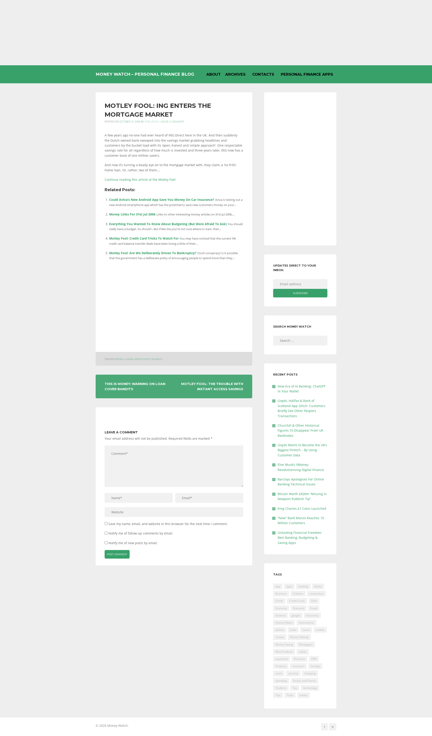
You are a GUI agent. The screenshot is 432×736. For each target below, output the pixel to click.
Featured (298, 608)
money (279, 637)
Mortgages (142, 359)
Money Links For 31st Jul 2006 (132, 214)
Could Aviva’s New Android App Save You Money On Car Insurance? (161, 199)
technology (310, 688)
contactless (316, 594)
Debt (314, 601)
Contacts (263, 74)
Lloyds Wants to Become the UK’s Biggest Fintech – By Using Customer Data (302, 450)
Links (293, 630)
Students (280, 688)
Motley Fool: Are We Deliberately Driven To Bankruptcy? (152, 253)
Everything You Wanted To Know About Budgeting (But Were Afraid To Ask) (168, 224)
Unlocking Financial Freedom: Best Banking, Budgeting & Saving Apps (300, 537)
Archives (235, 74)
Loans (129, 359)
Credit (279, 601)
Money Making (299, 637)
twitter (303, 695)
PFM (314, 659)
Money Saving (284, 644)
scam (278, 673)
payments (281, 659)
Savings (156, 359)
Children (298, 594)
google (296, 615)
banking (303, 586)
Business (281, 594)
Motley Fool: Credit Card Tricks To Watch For (144, 238)
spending (281, 681)
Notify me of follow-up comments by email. (140, 533)
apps (289, 586)
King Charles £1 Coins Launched (302, 508)
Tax (294, 688)
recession (298, 666)
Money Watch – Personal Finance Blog (145, 74)
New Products (284, 652)
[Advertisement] (216, 32)
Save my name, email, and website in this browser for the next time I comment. (168, 524)
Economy (281, 608)
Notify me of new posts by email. (133, 543)
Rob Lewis (151, 121)
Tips (278, 695)
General (280, 615)
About (213, 74)
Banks (119, 359)
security (293, 673)
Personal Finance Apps (307, 74)
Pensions (299, 659)
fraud (313, 608)
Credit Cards (297, 601)
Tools (290, 695)
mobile (320, 630)
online (302, 652)
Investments (306, 623)
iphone (279, 630)
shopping (310, 673)
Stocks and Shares (304, 681)
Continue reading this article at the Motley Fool (140, 179)
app (277, 586)
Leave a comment (172, 121)
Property (280, 666)
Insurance (312, 615)
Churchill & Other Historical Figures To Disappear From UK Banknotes (300, 430)
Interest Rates (284, 623)
